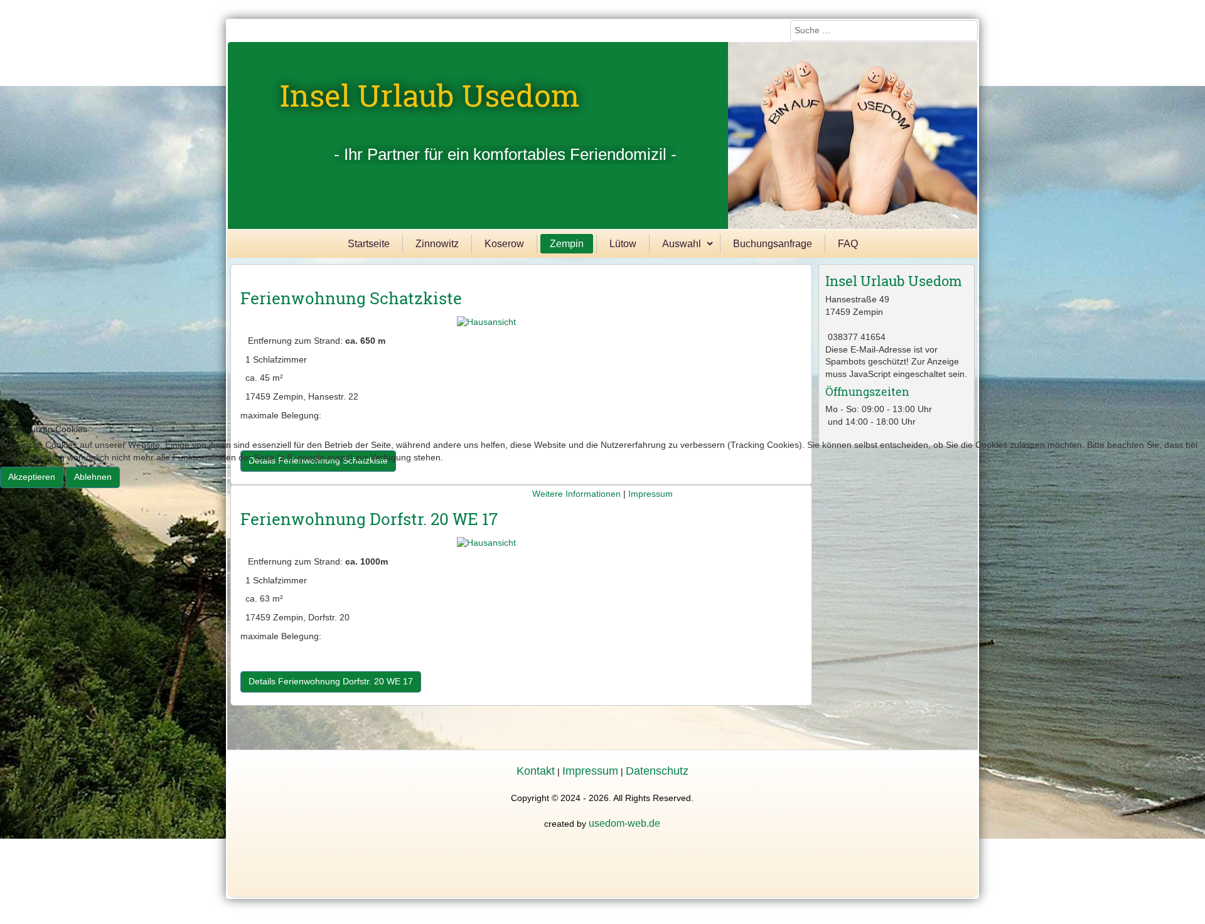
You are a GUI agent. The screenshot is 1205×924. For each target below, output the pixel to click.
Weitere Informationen (576, 494)
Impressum (650, 494)
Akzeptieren (31, 477)
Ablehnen (93, 477)
